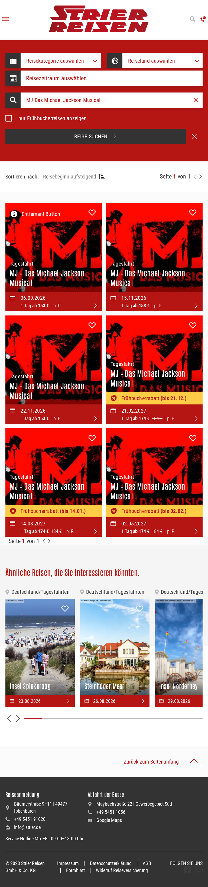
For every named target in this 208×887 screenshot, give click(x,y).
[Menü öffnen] (5, 19)
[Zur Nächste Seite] (49, 541)
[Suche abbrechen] (194, 136)
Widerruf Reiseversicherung (122, 870)
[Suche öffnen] (192, 19)
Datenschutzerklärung (111, 863)
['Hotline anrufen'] (203, 19)
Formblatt (75, 870)
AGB (147, 863)
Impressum (68, 863)
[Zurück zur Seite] (195, 176)
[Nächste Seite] (200, 176)
